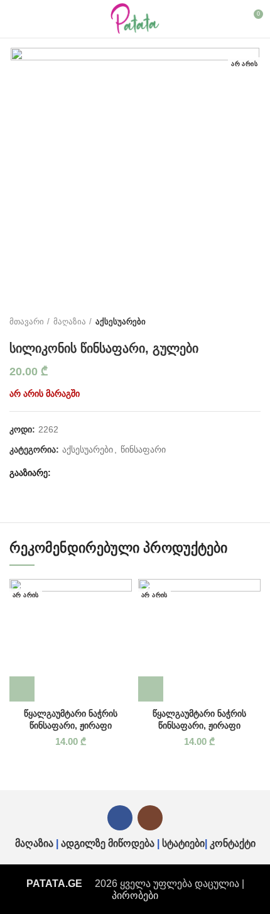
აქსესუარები (120, 321)
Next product (254, 322)
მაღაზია (69, 321)
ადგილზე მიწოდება (107, 843)
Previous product (229, 322)
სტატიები (183, 843)
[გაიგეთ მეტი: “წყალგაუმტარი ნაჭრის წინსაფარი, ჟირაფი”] (22, 689)
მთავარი (26, 321)
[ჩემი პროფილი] (230, 18)
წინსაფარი (143, 449)
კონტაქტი (233, 843)
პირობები (135, 895)
